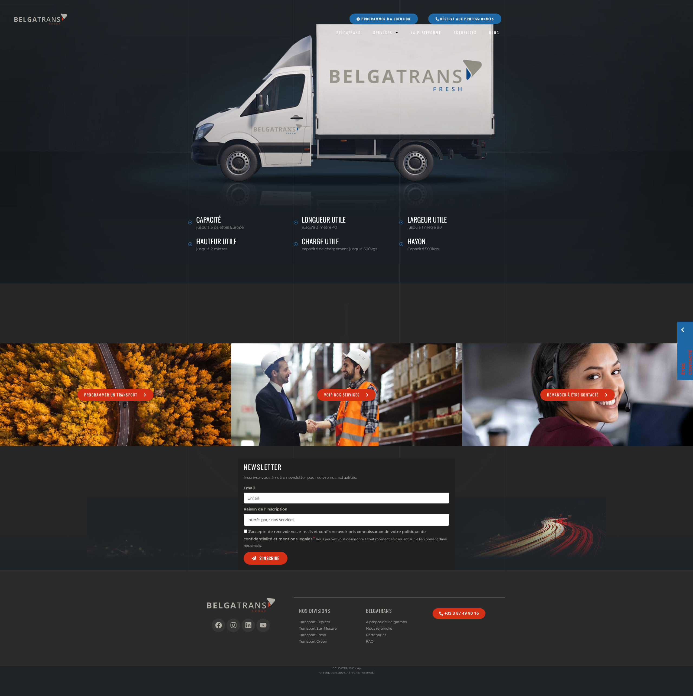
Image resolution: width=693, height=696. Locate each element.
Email (249, 488)
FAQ (370, 641)
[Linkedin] (248, 625)
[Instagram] (233, 625)
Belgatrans (348, 32)
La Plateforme (426, 32)
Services (382, 32)
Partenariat (376, 635)
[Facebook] (218, 625)
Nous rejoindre (379, 628)
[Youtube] (263, 625)
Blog (494, 32)
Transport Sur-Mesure (318, 628)
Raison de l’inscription (265, 509)
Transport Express (314, 622)
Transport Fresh (312, 635)
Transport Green (313, 641)
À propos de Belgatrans (386, 622)
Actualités (465, 32)
